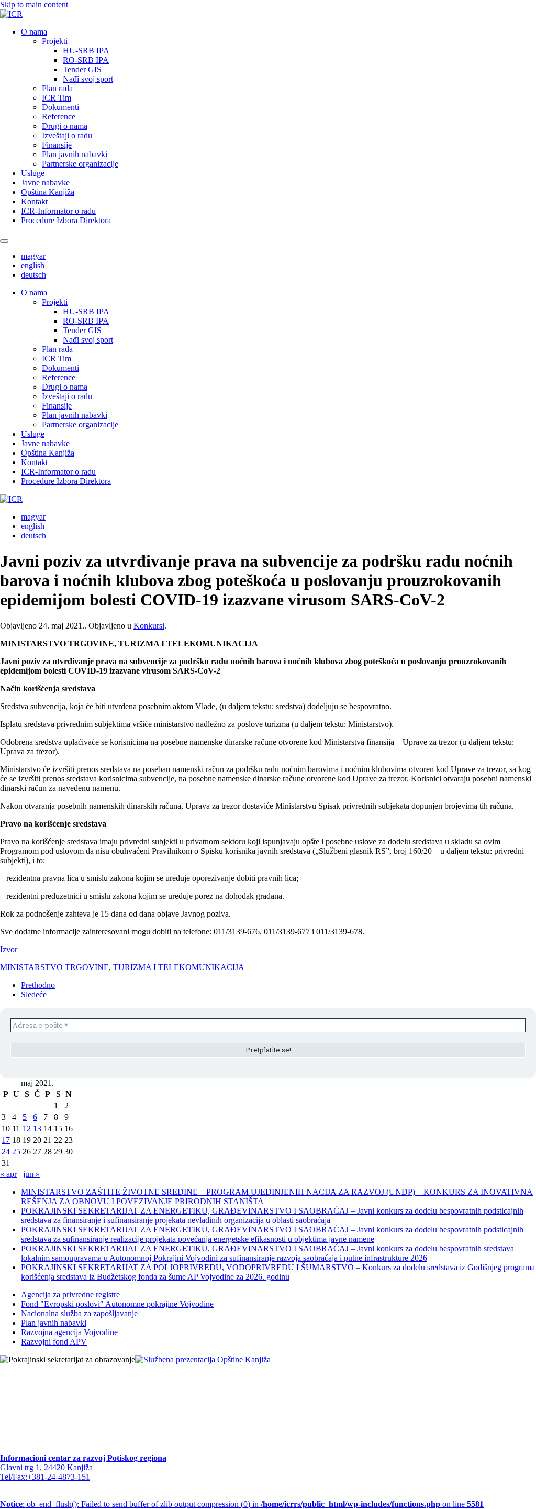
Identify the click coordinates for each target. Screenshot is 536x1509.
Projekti (55, 41)
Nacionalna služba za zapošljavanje (79, 1313)
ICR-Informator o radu (58, 210)
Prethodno (38, 985)
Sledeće (34, 994)
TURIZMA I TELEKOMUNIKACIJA (178, 967)
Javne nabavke (45, 182)
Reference (58, 116)
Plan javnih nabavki (74, 154)
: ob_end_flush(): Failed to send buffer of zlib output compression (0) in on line (242, 1504)
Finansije (57, 144)
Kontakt (34, 201)
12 (27, 1128)
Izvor (8, 949)
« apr (8, 1174)
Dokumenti (60, 107)
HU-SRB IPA (86, 50)
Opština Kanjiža (47, 192)
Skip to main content (34, 4)
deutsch (33, 274)
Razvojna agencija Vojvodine (69, 1332)
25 (16, 1151)
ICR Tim (56, 97)
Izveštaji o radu (67, 135)
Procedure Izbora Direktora (66, 220)
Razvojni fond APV (54, 1341)
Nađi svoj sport (88, 78)
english (32, 265)
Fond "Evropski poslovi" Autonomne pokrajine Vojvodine (117, 1303)
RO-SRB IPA (86, 60)
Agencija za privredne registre (70, 1294)
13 (37, 1128)
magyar (33, 255)
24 (6, 1151)
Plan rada (57, 88)
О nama (34, 31)
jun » (31, 1174)
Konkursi (148, 625)
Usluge (32, 173)
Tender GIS (82, 69)
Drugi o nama (64, 126)
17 (6, 1140)
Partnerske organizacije (80, 163)
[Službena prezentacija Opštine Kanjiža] (203, 1359)
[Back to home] (11, 13)
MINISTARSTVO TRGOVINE (54, 967)
